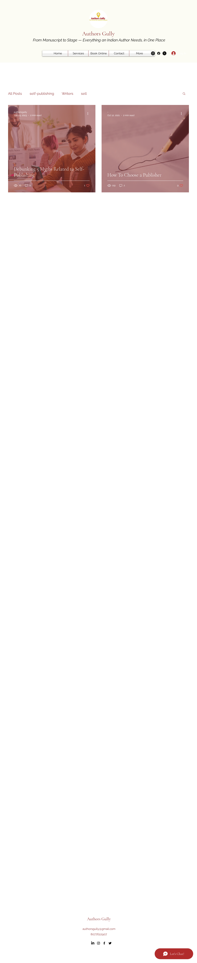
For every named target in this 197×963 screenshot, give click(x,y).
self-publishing (42, 93)
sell (84, 93)
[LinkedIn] (93, 943)
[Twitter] (164, 53)
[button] (184, 94)
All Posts (15, 93)
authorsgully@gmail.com (99, 929)
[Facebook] (159, 53)
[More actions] (89, 113)
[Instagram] (153, 53)
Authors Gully (98, 33)
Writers (67, 93)
